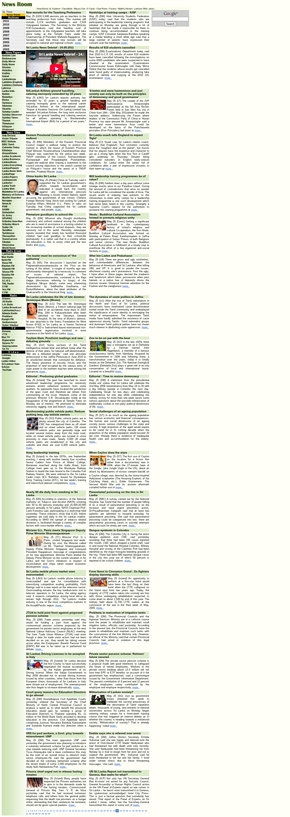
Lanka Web (8, 188)
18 (70, 811)
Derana (6, 331)
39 (136, 811)
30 (108, 811)
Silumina (7, 105)
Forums (112, 8)
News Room (13, 14)
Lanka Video (8, 361)
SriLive (5, 367)
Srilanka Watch (10, 224)
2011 (6, 20)
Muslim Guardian (11, 197)
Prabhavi (7, 316)
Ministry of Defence (13, 194)
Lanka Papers (10, 177)
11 (48, 811)
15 (60, 811)
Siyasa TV (7, 343)
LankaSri (7, 183)
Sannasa (7, 103)
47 (39, 814)
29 (104, 811)
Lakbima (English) (12, 82)
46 (36, 814)
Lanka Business (11, 159)
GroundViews (9, 153)
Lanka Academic (11, 156)
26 (95, 811)
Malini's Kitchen (125, 8)
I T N (4, 334)
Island (5, 76)
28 (101, 811)
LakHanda (8, 254)
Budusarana (9, 58)
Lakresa (6, 88)
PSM (4, 206)
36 (127, 811)
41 (143, 811)
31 (111, 811)
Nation (5, 94)
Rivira (5, 100)
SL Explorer (54, 8)
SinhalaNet (8, 212)
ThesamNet (8, 236)
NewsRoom (42, 8)
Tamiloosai (8, 233)
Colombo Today (11, 147)
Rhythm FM (8, 266)
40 (139, 811)
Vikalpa (6, 242)
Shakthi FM (8, 268)
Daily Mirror (8, 61)
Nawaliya (7, 97)
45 (33, 814)
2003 (6, 49)
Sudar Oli (7, 227)
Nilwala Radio (9, 313)
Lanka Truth (8, 185)
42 (146, 811)
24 (89, 811)
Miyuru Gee (79, 8)
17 (66, 811)
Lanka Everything (12, 165)
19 (73, 811)
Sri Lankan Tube (11, 364)
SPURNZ (7, 218)
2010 (6, 24)
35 (124, 811)
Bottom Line (9, 55)
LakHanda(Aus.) (11, 310)
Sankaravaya (9, 322)
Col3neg (6, 355)
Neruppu (7, 200)
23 (85, 811)
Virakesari (8, 129)
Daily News (8, 64)
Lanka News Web (12, 171)
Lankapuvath (9, 180)
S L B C (6, 280)
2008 (6, 31)
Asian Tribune (10, 138)
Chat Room (101, 8)
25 (92, 811)
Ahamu (6, 298)
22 (82, 811)
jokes (151, 8)
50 (49, 814)
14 (57, 811)
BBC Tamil (8, 144)
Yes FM (6, 289)
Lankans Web (140, 8)
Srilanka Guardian (12, 221)
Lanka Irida (8, 91)
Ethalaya (7, 150)
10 (45, 811)
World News (9, 248)
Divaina (6, 67)
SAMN (5, 209)
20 (76, 811)
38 (133, 811)
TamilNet (7, 230)
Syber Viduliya (10, 325)
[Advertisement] (167, 86)
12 (51, 811)
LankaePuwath (10, 168)
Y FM (5, 292)
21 (79, 811)
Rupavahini (8, 340)
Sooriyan (7, 277)
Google (6, 358)
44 (30, 814)
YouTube (7, 370)
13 (54, 811)
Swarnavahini (9, 346)
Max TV (6, 337)
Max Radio (7, 257)
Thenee (6, 120)
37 (130, 811)
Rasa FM (7, 263)
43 (27, 814)
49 (46, 814)
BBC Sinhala (9, 141)
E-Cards (91, 8)
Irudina (6, 73)
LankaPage (8, 174)
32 (114, 811)
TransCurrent (9, 239)
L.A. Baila (7, 304)
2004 (6, 45)
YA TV (5, 349)
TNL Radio (8, 283)
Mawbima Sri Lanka (13, 191)
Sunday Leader (10, 111)
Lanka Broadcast (12, 307)
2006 (6, 38)
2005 (6, 42)
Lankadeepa (9, 79)
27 (98, 811)
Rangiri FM (8, 319)
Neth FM (6, 260)
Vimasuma (8, 245)
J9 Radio (7, 301)
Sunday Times (10, 117)
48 (43, 814)
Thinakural (8, 123)
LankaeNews (9, 162)
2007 (6, 35)
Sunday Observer (12, 114)
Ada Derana (9, 135)
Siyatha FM (8, 274)
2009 (6, 28)
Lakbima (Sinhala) (12, 85)
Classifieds (67, 8)
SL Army (7, 215)
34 (121, 811)
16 (63, 811)
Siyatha (6, 108)
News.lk (6, 203)
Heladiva (7, 70)
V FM (5, 286)
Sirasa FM (7, 271)
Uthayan (7, 126)
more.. (78, 42)
